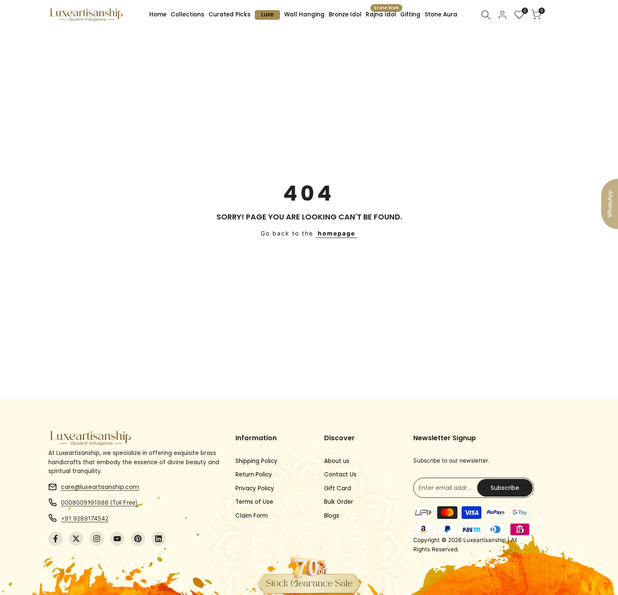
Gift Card (337, 488)
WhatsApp (609, 203)
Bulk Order (338, 502)
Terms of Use (254, 502)
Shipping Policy (256, 461)
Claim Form (251, 516)
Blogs (331, 516)
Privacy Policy (254, 488)
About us (336, 461)
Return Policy (253, 475)
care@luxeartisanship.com (100, 487)
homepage (336, 233)
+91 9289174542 (84, 518)
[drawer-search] (486, 15)
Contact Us (340, 475)
